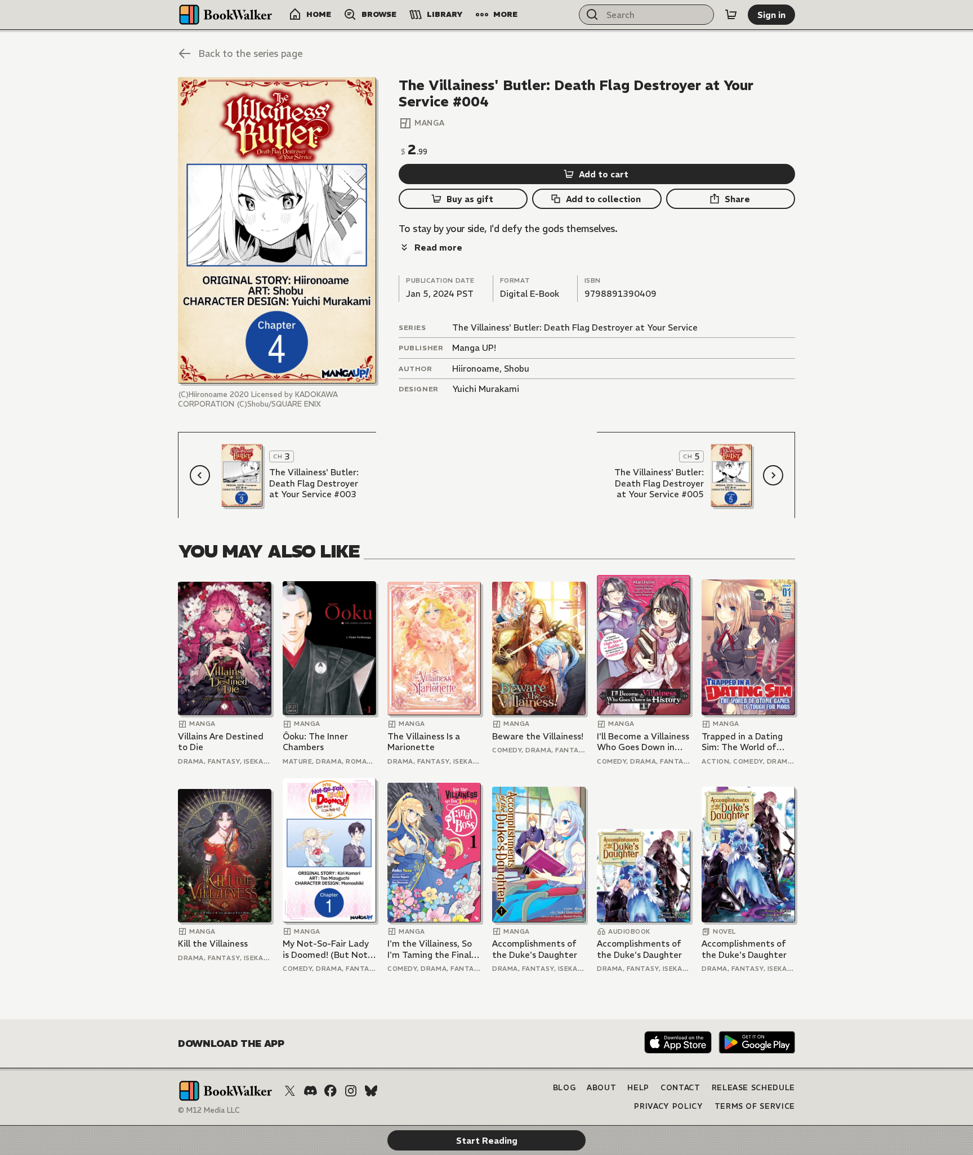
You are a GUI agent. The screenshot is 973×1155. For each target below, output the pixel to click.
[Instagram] (351, 1091)
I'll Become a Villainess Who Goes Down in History (643, 742)
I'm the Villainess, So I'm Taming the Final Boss (429, 949)
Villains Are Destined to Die (221, 742)
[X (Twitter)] (290, 1091)
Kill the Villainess (213, 943)
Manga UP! (474, 347)
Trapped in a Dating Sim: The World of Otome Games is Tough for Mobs (742, 742)
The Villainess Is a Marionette (423, 742)
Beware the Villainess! (537, 736)
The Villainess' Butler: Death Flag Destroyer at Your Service (575, 327)
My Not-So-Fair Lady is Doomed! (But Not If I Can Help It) (326, 949)
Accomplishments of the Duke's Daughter (534, 949)
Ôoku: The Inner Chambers (315, 742)
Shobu (516, 368)
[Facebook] (330, 1091)
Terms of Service (755, 1106)
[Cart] (730, 14)
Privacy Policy (668, 1106)
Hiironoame (475, 368)
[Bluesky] (371, 1091)
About (601, 1087)
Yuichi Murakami (485, 388)
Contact (680, 1087)
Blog (564, 1087)
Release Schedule (753, 1087)
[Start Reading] (277, 230)
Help (638, 1087)
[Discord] (310, 1091)
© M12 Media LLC (209, 1110)
